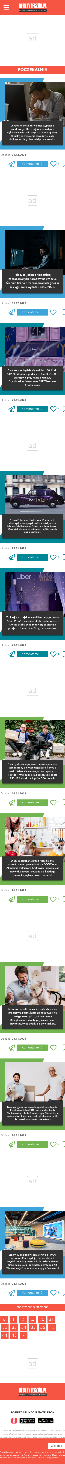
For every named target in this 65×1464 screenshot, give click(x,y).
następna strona (32, 1307)
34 (23, 1327)
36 (42, 1327)
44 (4, 1335)
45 (14, 1335)
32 (4, 1327)
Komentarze (32, 164)
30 (41, 1320)
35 (33, 1327)
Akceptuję (56, 1446)
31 (51, 1320)
